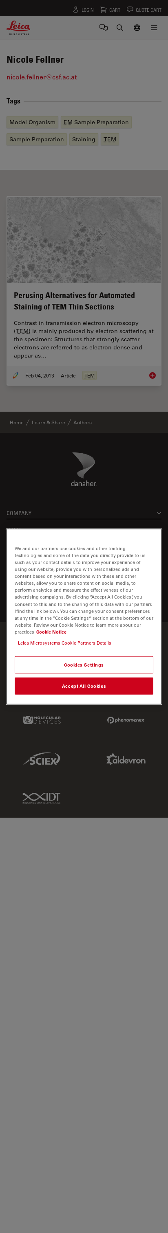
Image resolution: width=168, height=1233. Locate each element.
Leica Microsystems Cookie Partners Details (64, 642)
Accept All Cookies (84, 685)
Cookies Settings (84, 665)
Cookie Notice (51, 631)
